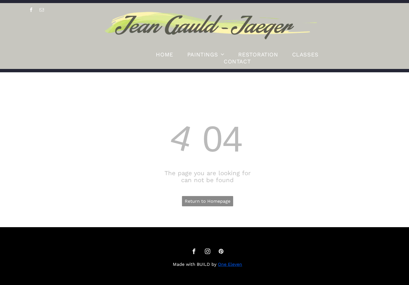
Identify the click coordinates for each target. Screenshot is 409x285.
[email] (41, 10)
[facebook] (31, 10)
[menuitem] (164, 54)
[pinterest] (221, 252)
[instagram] (207, 252)
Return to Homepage (207, 201)
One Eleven (230, 264)
